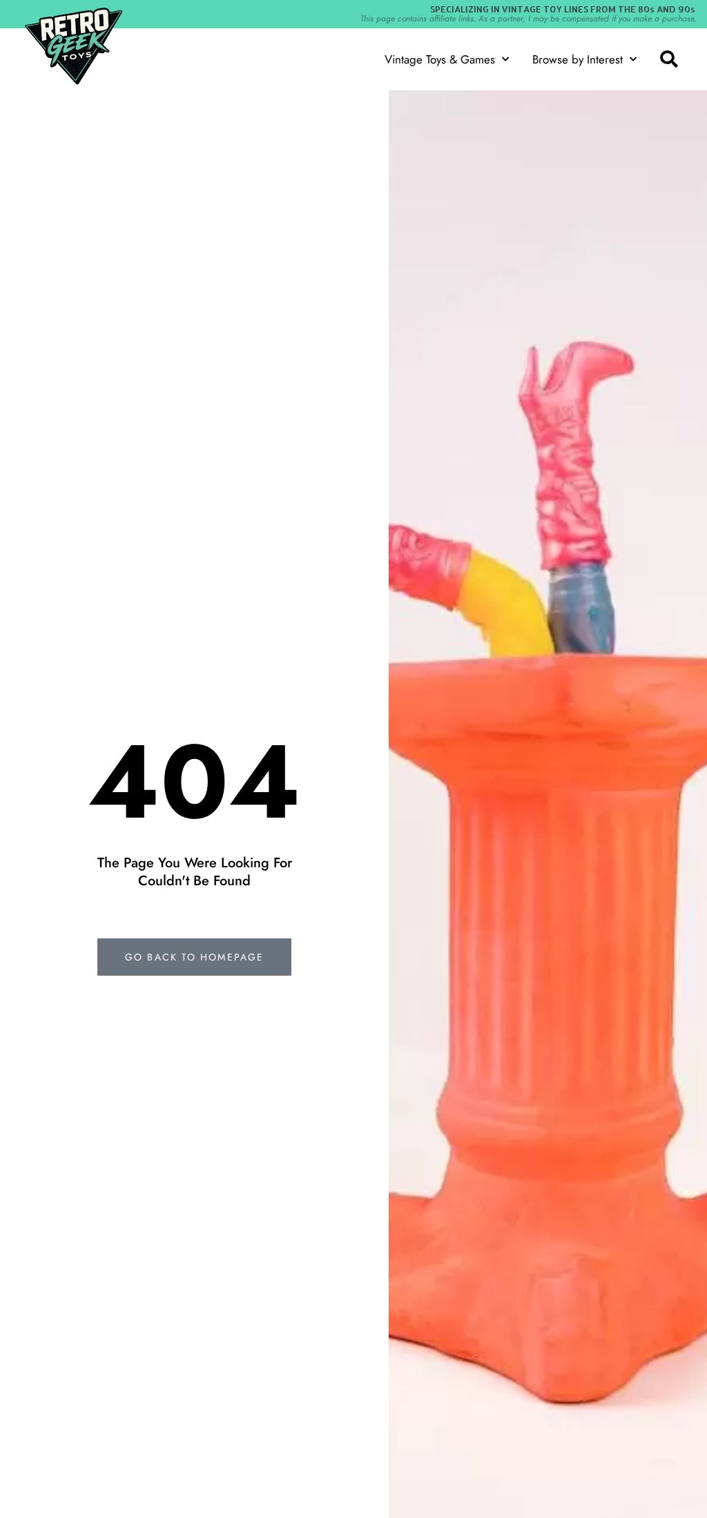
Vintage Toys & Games (440, 59)
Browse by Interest (577, 59)
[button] (669, 59)
